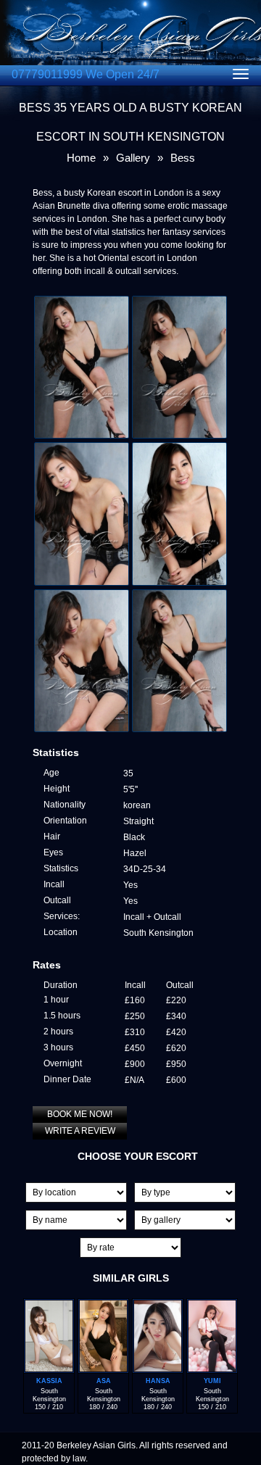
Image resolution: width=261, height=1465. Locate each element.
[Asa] (103, 1305)
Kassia (49, 1381)
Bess (182, 158)
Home (81, 158)
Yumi (212, 1381)
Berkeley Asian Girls (96, 1445)
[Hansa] (158, 1305)
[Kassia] (49, 1305)
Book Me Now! (79, 1114)
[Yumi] (212, 1305)
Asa (103, 1381)
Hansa (158, 1381)
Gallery (133, 158)
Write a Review (80, 1131)
